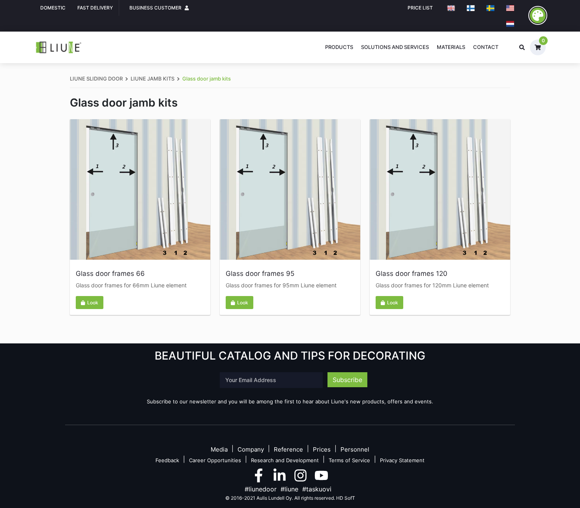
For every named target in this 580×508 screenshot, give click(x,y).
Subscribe (347, 380)
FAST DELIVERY (95, 8)
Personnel (355, 450)
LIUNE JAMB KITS (152, 78)
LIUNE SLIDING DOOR (96, 78)
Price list (420, 8)
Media (219, 450)
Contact (485, 47)
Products (339, 47)
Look (92, 303)
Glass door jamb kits (206, 78)
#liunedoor (261, 489)
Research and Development (285, 460)
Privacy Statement (402, 460)
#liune (289, 489)
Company (251, 450)
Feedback (167, 460)
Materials (451, 47)
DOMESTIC (52, 8)
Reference (288, 450)
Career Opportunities (215, 460)
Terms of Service (349, 460)
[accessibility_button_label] (538, 15)
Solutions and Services (395, 47)
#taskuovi (316, 489)
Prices (322, 450)
